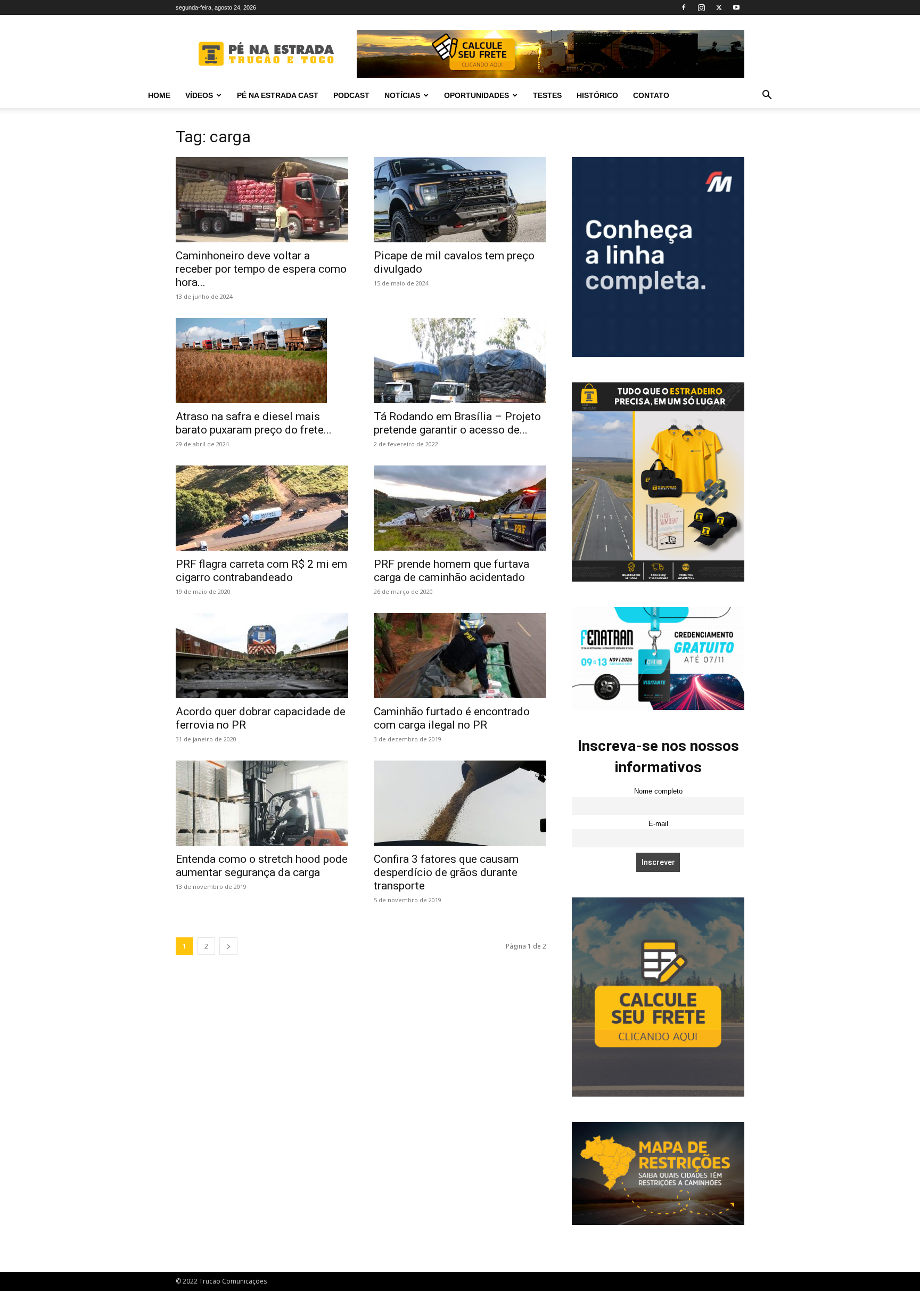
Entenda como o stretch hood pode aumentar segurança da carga (262, 866)
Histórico (597, 95)
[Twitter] (719, 7)
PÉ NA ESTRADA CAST (277, 95)
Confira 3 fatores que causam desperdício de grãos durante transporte (446, 872)
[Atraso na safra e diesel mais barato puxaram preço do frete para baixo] (262, 360)
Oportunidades (476, 95)
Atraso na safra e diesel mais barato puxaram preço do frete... (254, 423)
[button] (766, 96)
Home (159, 95)
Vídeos (199, 95)
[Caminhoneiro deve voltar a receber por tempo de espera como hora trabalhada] (262, 199)
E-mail (658, 824)
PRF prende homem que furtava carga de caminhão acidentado (451, 571)
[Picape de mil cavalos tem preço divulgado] (460, 199)
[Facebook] (684, 7)
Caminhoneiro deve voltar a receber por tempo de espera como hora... (261, 269)
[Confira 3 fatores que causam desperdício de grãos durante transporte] (460, 803)
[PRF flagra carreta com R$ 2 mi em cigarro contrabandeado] (262, 508)
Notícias (402, 95)
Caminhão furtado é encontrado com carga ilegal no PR (452, 718)
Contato (651, 95)
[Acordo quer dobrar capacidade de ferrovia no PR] (262, 655)
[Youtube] (736, 7)
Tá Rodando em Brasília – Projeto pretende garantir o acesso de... (457, 423)
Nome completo (658, 791)
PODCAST (351, 95)
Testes (547, 95)
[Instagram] (701, 7)
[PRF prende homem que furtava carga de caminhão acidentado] (460, 508)
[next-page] (228, 946)
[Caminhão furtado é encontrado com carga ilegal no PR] (460, 655)
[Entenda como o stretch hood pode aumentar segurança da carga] (262, 803)
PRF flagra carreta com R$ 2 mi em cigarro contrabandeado (261, 571)
